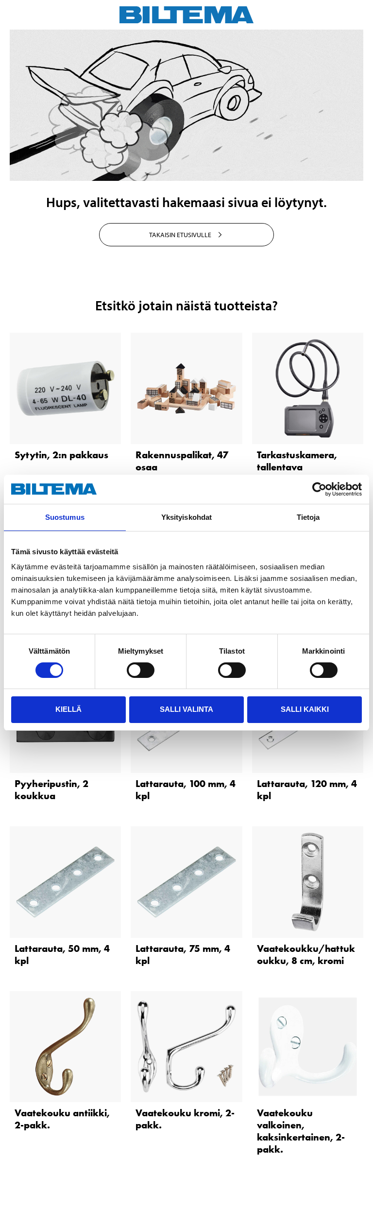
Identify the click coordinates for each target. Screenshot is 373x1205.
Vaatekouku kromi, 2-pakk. (185, 1119)
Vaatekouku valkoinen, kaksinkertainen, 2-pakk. (301, 1131)
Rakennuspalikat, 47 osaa (182, 461)
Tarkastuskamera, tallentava (297, 461)
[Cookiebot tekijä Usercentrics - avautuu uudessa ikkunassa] (319, 489)
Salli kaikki (305, 709)
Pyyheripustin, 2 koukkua (51, 789)
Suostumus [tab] (65, 517)
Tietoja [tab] (308, 517)
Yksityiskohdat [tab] (186, 517)
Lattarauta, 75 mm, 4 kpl (183, 954)
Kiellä (68, 709)
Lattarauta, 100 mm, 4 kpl (186, 789)
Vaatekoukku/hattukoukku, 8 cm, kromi (306, 954)
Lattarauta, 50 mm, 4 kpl (62, 954)
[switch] (140, 670)
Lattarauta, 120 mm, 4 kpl (307, 789)
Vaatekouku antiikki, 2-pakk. (62, 1119)
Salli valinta (186, 709)
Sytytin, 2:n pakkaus (61, 455)
